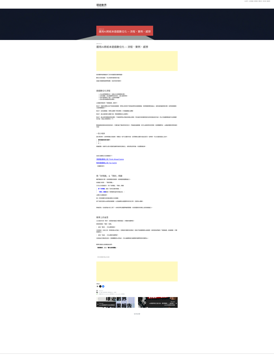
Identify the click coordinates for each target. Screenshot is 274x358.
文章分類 (264, 1)
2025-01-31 (101, 29)
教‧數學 (101, 292)
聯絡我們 (268, 1)
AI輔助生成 (101, 294)
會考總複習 (251, 1)
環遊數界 (101, 5)
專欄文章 (260, 1)
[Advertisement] (137, 61)
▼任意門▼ (246, 1)
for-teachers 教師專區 (109, 294)
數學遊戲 (256, 1)
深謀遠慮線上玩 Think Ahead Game (110, 159)
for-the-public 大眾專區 (119, 294)
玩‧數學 (114, 292)
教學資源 (105, 292)
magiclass (101, 290)
